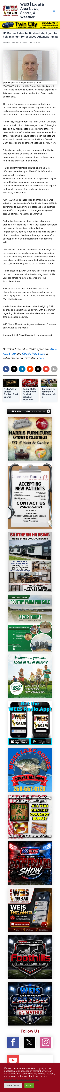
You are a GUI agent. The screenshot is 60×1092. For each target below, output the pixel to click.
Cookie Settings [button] (13, 1085)
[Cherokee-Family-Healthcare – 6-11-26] (30, 496)
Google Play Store (33, 353)
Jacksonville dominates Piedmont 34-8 (49, 393)
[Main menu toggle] (54, 11)
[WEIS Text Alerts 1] (30, 910)
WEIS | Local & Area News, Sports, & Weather (32, 10)
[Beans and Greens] (30, 816)
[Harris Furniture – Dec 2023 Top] (30, 438)
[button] (6, 369)
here (41, 358)
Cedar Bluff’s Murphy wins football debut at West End (29, 394)
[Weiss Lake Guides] (30, 769)
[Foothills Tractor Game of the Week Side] (30, 956)
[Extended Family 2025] (30, 676)
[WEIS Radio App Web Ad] (30, 723)
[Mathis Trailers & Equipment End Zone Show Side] (30, 1003)
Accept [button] (29, 1085)
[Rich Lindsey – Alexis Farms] (30, 623)
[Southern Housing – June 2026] (30, 561)
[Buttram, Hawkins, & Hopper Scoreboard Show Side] (30, 863)
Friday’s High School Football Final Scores (11, 393)
